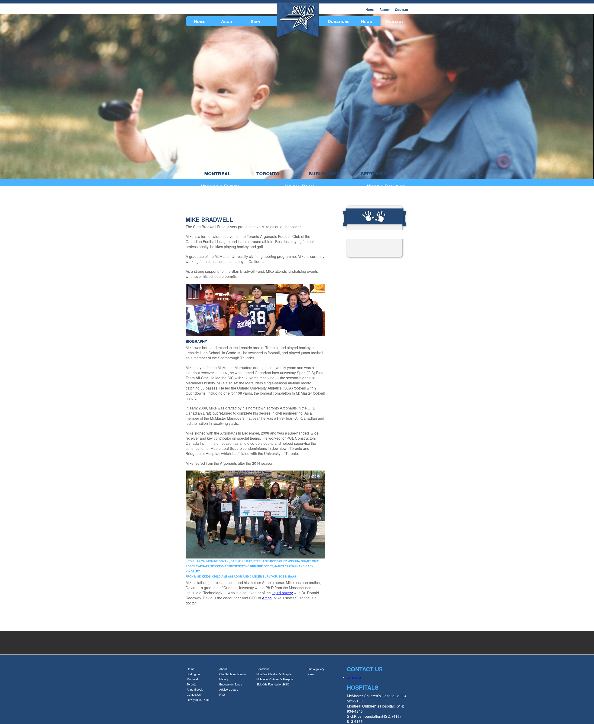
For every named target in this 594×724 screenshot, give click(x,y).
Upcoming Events (220, 186)
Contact (401, 9)
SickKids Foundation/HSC (272, 684)
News (366, 21)
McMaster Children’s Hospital (275, 679)
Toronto (191, 684)
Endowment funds (230, 684)
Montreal (192, 679)
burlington (324, 173)
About (384, 9)
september (375, 173)
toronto (267, 173)
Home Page (357, 233)
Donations (338, 21)
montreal (217, 173)
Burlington (193, 674)
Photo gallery (315, 669)
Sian (255, 21)
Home (369, 9)
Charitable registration (233, 674)
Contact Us (194, 694)
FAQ (222, 694)
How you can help (198, 699)
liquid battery (282, 592)
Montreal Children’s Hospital (274, 674)
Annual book (195, 689)
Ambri (267, 598)
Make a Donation (386, 186)
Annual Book (299, 186)
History (223, 679)
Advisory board (228, 689)
